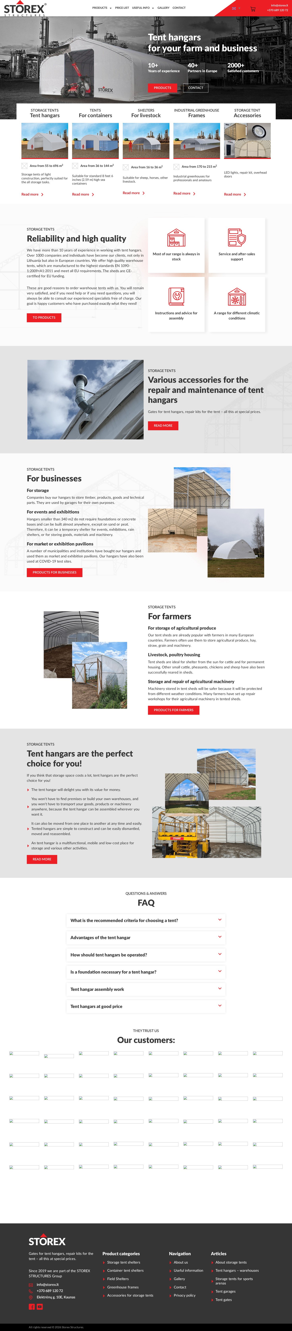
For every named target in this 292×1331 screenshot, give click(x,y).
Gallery (163, 8)
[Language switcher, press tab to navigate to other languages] (236, 8)
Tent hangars (45, 115)
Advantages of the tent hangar (100, 938)
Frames (196, 115)
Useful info (141, 8)
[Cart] (253, 9)
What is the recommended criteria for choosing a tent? (124, 920)
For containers (95, 115)
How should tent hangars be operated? (109, 955)
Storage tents (45, 110)
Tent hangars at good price (96, 1006)
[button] (146, 920)
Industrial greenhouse (196, 110)
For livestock (146, 115)
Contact (179, 8)
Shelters (146, 110)
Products (99, 8)
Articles (218, 1254)
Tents (95, 110)
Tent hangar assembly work (97, 989)
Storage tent (247, 110)
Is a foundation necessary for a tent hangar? (113, 972)
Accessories (247, 115)
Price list (122, 8)
